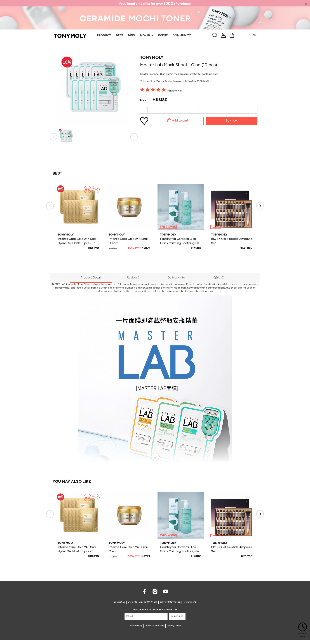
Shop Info (132, 602)
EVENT (163, 35)
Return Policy (135, 626)
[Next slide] (134, 136)
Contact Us (119, 602)
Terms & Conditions (155, 626)
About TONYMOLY (148, 602)
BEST (119, 35)
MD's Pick (146, 35)
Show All (155, 457)
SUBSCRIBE (177, 616)
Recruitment (189, 602)
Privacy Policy (174, 626)
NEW (131, 35)
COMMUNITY (182, 35)
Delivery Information (169, 602)
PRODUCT (104, 35)
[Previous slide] (53, 136)
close (306, 4)
